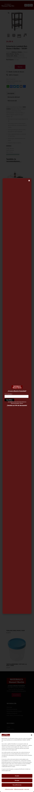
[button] (31, 735)
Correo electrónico (9, 394)
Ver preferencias (17, 785)
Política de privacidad (19, 789)
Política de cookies (9, 789)
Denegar (17, 780)
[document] (17, 396)
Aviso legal (26, 789)
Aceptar (17, 776)
